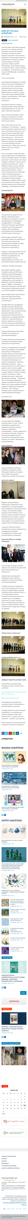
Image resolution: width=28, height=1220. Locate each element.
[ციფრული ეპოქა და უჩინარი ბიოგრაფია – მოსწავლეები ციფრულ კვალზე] (14, 881)
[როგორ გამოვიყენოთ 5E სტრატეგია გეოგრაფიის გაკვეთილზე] (14, 799)
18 (7, 1105)
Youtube (24, 1208)
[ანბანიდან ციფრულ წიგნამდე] (5, 941)
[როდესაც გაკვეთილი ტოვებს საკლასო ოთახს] (5, 912)
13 (14, 1102)
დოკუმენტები (5, 1163)
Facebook (9, 1208)
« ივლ (3, 1113)
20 (14, 1105)
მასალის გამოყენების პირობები (11, 1168)
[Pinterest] (10, 733)
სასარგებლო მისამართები (9, 1165)
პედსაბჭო (4, 1158)
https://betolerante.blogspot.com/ (10, 698)
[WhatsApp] (13, 733)
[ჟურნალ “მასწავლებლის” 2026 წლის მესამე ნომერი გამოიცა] (14, 1018)
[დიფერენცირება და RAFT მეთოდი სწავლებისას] (5, 922)
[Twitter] (6, 733)
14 (18, 1102)
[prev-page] (3, 815)
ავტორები (4, 1161)
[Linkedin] (17, 733)
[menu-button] (25, 4)
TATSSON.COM (5, 1217)
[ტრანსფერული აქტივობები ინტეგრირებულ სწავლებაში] (14, 778)
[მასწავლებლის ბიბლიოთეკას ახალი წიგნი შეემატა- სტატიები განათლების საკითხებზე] (14, 967)
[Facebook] (3, 733)
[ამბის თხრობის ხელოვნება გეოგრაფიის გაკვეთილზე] (14, 757)
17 (3, 1105)
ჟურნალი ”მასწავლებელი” (9, 1156)
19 (11, 1105)
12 (11, 1102)
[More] (21, 733)
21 (18, 1105)
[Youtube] (20, 1208)
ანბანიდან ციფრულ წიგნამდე (17, 938)
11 (7, 1102)
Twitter (16, 1208)
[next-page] (5, 815)
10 (3, 1102)
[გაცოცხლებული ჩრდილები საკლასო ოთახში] (5, 950)
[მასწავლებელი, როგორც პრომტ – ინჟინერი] (14, 831)
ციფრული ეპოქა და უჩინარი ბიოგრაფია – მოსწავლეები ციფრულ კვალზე (13, 892)
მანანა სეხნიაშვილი (13, 40)
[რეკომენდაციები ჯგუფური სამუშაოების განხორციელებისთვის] (5, 931)
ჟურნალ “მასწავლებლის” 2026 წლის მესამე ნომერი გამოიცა (12, 1029)
